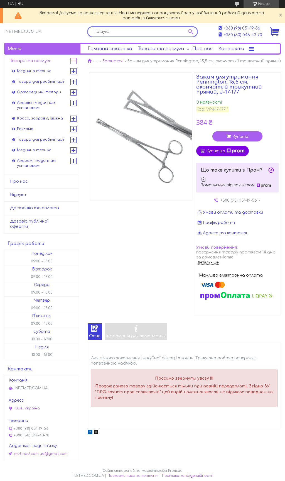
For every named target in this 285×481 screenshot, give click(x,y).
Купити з (215, 151)
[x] (96, 433)
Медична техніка (34, 71)
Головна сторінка (110, 48)
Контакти (231, 48)
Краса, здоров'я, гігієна (40, 118)
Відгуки (18, 194)
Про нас (202, 48)
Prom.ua (175, 471)
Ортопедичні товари (39, 92)
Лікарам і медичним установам (36, 163)
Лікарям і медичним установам (36, 105)
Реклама (25, 129)
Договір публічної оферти (29, 224)
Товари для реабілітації (40, 82)
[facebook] (90, 433)
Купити (240, 137)
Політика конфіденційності (187, 476)
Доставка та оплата (34, 208)
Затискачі (112, 61)
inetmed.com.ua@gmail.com (41, 454)
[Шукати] (190, 31)
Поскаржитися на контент (132, 476)
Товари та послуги (161, 48)
